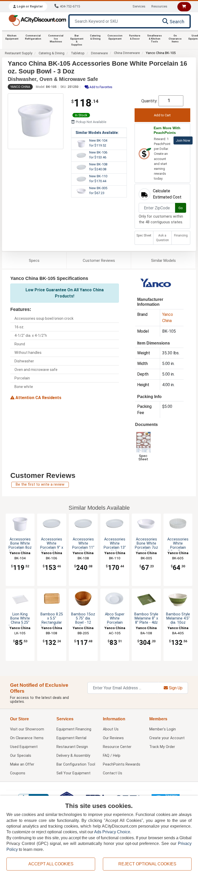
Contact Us (112, 773)
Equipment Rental (71, 738)
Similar (163, 260)
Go (180, 208)
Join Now (183, 140)
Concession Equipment (115, 37)
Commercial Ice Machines (55, 38)
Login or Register (29, 6)
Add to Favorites (100, 87)
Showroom (27, 729)
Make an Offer (22, 764)
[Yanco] (156, 283)
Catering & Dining (95, 37)
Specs (34, 260)
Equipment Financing (73, 729)
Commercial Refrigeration (33, 37)
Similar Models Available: (97, 133)
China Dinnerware (127, 53)
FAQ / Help (111, 755)
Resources (159, 6)
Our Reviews (113, 738)
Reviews (99, 260)
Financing (181, 235)
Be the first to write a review (40, 484)
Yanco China (20, 87)
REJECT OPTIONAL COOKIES (147, 864)
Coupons (17, 773)
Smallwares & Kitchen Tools (154, 38)
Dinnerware (99, 53)
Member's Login (162, 729)
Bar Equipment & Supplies (76, 40)
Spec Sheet (143, 235)
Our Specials (20, 755)
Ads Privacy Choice (112, 832)
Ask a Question (162, 238)
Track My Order (162, 747)
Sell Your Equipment (73, 773)
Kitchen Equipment (11, 37)
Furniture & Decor (134, 37)
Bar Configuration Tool (75, 764)
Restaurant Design (72, 747)
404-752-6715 (70, 6)
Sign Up (175, 687)
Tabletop (78, 53)
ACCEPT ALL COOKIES (50, 864)
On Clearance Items (175, 38)
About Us (111, 729)
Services (139, 6)
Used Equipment (24, 747)
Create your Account (167, 738)
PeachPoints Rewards (121, 764)
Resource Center (117, 747)
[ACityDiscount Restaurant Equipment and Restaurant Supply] (37, 19)
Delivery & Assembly (73, 755)
